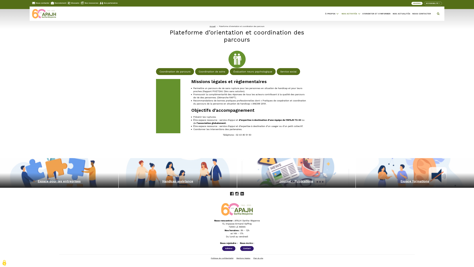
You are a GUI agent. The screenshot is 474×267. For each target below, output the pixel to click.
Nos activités (349, 14)
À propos (330, 14)
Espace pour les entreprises (59, 181)
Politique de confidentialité (222, 258)
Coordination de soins (212, 71)
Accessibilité (432, 3)
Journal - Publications (296, 181)
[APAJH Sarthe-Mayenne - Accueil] (46, 13)
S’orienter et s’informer (376, 14)
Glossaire (75, 3)
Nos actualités (401, 14)
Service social (288, 71)
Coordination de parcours (175, 71)
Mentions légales (243, 258)
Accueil (213, 26)
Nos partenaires (111, 3)
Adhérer (417, 3)
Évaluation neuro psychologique (252, 71)
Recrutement (60, 3)
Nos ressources (91, 3)
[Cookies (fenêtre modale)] (4, 263)
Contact (247, 248)
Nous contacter (42, 3)
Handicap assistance (177, 181)
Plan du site (258, 258)
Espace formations (415, 181)
